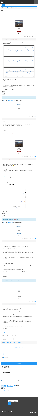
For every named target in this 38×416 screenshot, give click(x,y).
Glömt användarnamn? (6, 367)
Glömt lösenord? (5, 368)
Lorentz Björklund (19, 288)
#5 (35, 301)
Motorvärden (5, 39)
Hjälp (11, 411)
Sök (9, 403)
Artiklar (5, 411)
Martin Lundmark (19, 104)
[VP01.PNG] (19, 61)
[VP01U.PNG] (19, 192)
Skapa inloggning (5, 366)
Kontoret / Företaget (3, 386)
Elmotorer (6, 381)
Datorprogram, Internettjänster (9, 386)
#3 (35, 156)
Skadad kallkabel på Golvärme (6, 376)
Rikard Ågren (19, 19)
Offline (19, 28)
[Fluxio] (3, 2)
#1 (35, 36)
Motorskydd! (4, 390)
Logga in (4, 100)
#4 (35, 238)
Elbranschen (2, 381)
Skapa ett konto (10, 100)
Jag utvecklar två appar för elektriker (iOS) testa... (9, 385)
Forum (8, 411)
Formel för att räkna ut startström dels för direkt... (9, 380)
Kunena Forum (21, 347)
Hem (2, 411)
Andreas (3, 387)
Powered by (16, 347)
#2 (35, 116)
